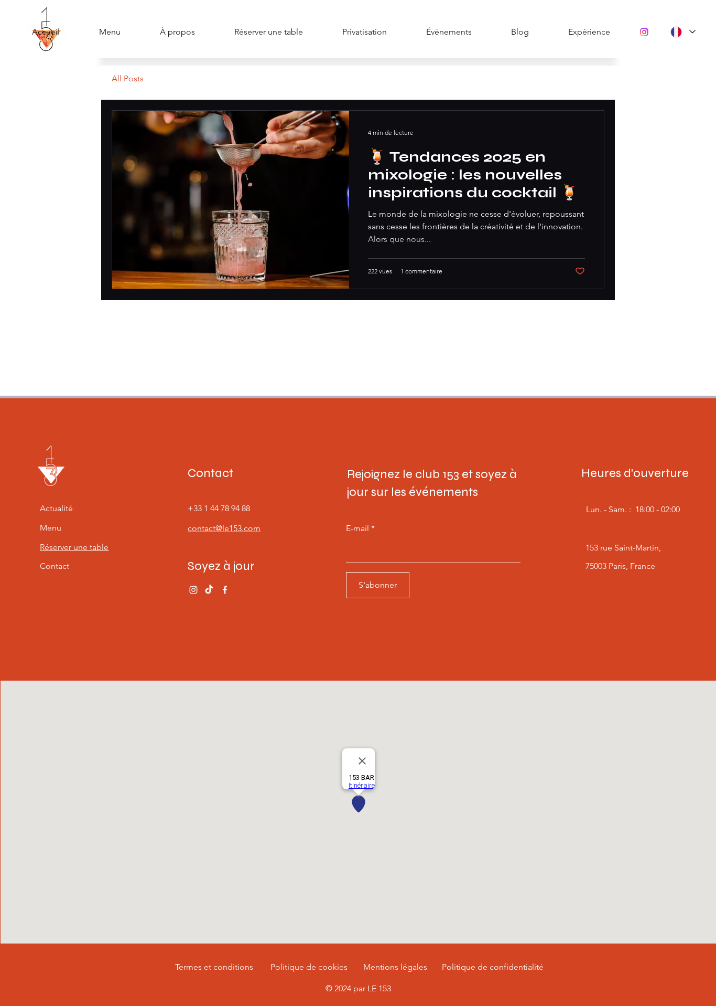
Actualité (56, 508)
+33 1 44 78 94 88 (219, 508)
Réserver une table (74, 547)
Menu (50, 528)
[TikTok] (209, 590)
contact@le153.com (224, 528)
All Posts (128, 78)
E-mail (357, 528)
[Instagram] (644, 32)
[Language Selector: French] (682, 32)
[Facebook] (225, 590)
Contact (54, 566)
